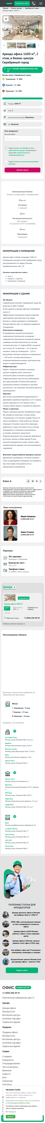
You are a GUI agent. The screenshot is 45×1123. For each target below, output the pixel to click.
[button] (6, 38)
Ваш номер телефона (10, 134)
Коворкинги (8, 1060)
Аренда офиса (9, 1008)
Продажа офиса (10, 1032)
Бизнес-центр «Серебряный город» (16, 75)
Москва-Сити (8, 1011)
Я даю (23, 162)
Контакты (7, 1084)
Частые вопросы (10, 1067)
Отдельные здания (11, 1022)
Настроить (12, 1112)
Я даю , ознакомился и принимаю (23, 151)
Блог (4, 1077)
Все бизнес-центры (11, 1015)
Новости (6, 1074)
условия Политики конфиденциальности (19, 154)
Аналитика (7, 1081)
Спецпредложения (11, 1063)
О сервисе (7, 1056)
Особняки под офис (11, 1018)
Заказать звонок (22, 170)
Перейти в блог (21, 970)
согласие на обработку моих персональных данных (21, 149)
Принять (10, 1117)
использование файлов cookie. (19, 1103)
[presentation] (5, 28)
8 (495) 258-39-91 (27, 519)
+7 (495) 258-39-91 (32, 618)
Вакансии (6, 1070)
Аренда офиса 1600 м (13, 603)
